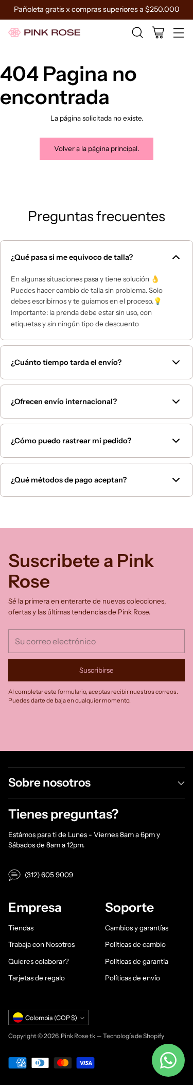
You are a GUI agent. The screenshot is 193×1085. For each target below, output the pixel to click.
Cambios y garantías (136, 928)
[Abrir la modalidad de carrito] (157, 32)
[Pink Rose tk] (44, 33)
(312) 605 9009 (49, 875)
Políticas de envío (132, 978)
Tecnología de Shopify (133, 1036)
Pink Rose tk (78, 1036)
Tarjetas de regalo (36, 978)
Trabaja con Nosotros (41, 944)
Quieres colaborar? (38, 961)
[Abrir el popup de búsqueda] (137, 32)
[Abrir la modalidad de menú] (178, 32)
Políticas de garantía (136, 961)
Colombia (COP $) (51, 1018)
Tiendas (20, 928)
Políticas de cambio (135, 944)
